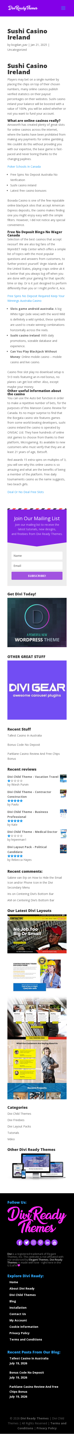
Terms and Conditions (25, 1339)
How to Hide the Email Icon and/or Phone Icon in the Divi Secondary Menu (34, 882)
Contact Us (17, 1314)
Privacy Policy (19, 1333)
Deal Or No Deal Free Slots (25, 492)
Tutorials (13, 1133)
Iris (9, 894)
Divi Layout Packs (19, 1126)
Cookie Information (23, 1327)
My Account (18, 1320)
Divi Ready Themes (35, 1418)
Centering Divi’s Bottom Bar (35, 894)
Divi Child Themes (19, 1114)
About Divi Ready (22, 1288)
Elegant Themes (39, 1259)
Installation (18, 1308)
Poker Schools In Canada (24, 166)
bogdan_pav (19, 45)
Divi (9, 1254)
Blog (12, 1301)
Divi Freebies (15, 1120)
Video (11, 1139)
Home (13, 1282)
